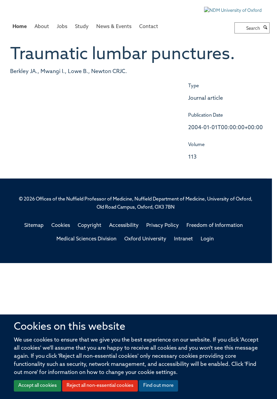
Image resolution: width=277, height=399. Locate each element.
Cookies (60, 225)
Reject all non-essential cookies (100, 385)
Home (19, 26)
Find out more (158, 385)
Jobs (62, 26)
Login (207, 239)
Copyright (89, 225)
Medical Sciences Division (86, 239)
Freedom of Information (214, 225)
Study (82, 26)
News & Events (113, 26)
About (41, 26)
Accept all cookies (37, 385)
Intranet (183, 239)
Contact (148, 26)
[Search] (265, 28)
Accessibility (123, 225)
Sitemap (34, 225)
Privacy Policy (162, 225)
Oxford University (145, 239)
